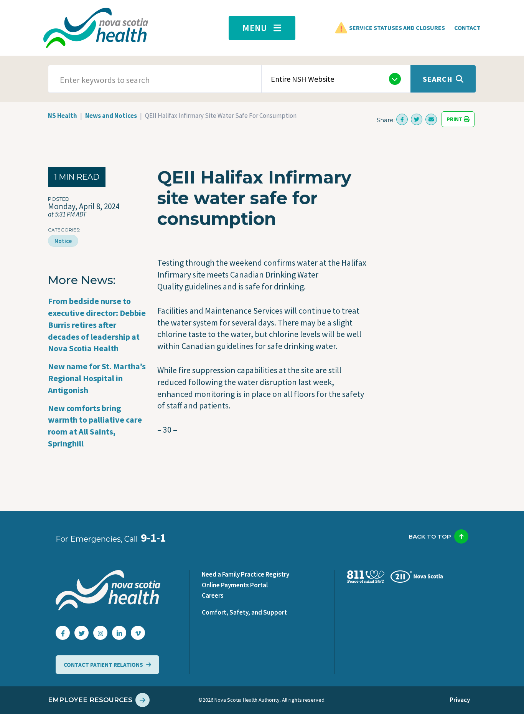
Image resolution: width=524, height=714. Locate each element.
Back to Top (430, 536)
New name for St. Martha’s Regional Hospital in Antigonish (97, 378)
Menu (254, 27)
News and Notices (111, 115)
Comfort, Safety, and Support (244, 612)
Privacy (460, 700)
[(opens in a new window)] (402, 119)
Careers (213, 595)
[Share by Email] (431, 119)
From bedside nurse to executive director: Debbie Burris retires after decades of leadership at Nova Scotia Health (97, 325)
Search (438, 79)
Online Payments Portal (235, 585)
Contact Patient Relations (103, 664)
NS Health (62, 115)
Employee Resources (90, 700)
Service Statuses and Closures (397, 27)
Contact (467, 27)
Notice (63, 241)
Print (455, 119)
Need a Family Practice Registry (245, 574)
